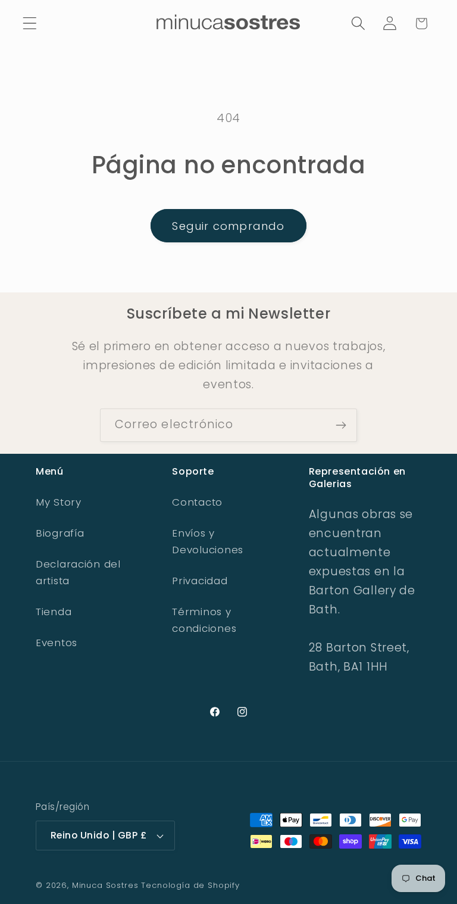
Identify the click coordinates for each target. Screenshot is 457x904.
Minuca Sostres (105, 885)
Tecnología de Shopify (190, 885)
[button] (30, 23)
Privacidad (199, 580)
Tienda (53, 611)
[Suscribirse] (340, 425)
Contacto (197, 502)
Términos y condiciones (204, 619)
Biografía (60, 533)
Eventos (56, 642)
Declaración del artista (78, 572)
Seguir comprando (228, 226)
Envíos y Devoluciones (207, 541)
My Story (59, 502)
